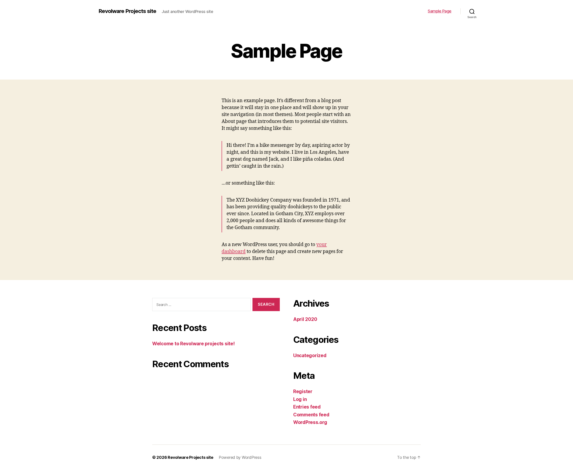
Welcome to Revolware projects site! (193, 343)
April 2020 (305, 319)
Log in (300, 399)
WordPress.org (310, 422)
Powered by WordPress (240, 457)
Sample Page (439, 11)
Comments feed (311, 414)
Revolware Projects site (127, 11)
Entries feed (307, 407)
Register (302, 391)
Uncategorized (310, 355)
